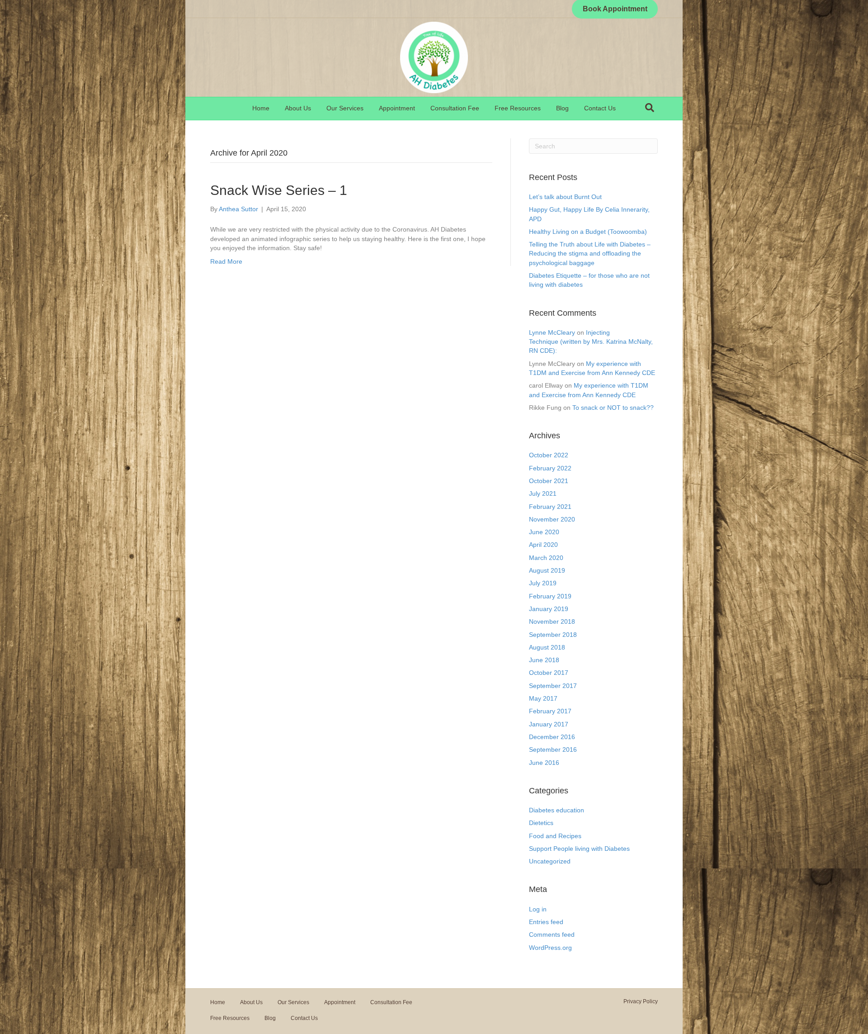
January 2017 (548, 724)
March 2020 (546, 557)
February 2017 (550, 711)
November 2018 (552, 621)
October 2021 (548, 480)
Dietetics (541, 822)
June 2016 (544, 762)
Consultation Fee (454, 108)
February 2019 (550, 596)
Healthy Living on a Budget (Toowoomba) (588, 231)
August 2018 (547, 647)
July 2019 (543, 583)
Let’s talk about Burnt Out (565, 196)
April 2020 (543, 544)
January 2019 (548, 608)
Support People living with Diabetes (579, 848)
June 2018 (544, 660)
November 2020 (552, 519)
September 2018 (553, 634)
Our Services (344, 108)
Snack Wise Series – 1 (278, 190)
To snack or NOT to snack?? (613, 407)
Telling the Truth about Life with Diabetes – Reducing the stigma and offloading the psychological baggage (590, 253)
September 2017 (553, 685)
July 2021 (543, 493)
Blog (562, 108)
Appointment (397, 108)
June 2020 (544, 532)
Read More (226, 261)
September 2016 (553, 749)
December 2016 (552, 736)
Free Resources (518, 108)
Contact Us (600, 108)
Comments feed (552, 934)
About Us (298, 108)
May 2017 (543, 698)
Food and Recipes (555, 836)
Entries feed (546, 921)
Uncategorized (550, 861)
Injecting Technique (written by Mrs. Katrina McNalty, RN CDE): (591, 342)
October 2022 (548, 455)
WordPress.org (550, 947)
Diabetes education (556, 810)
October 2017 (548, 672)
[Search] (650, 108)
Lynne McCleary (552, 332)
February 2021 (550, 506)
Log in (538, 909)
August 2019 (547, 570)
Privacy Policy (640, 1001)
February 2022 (550, 468)
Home (260, 108)
